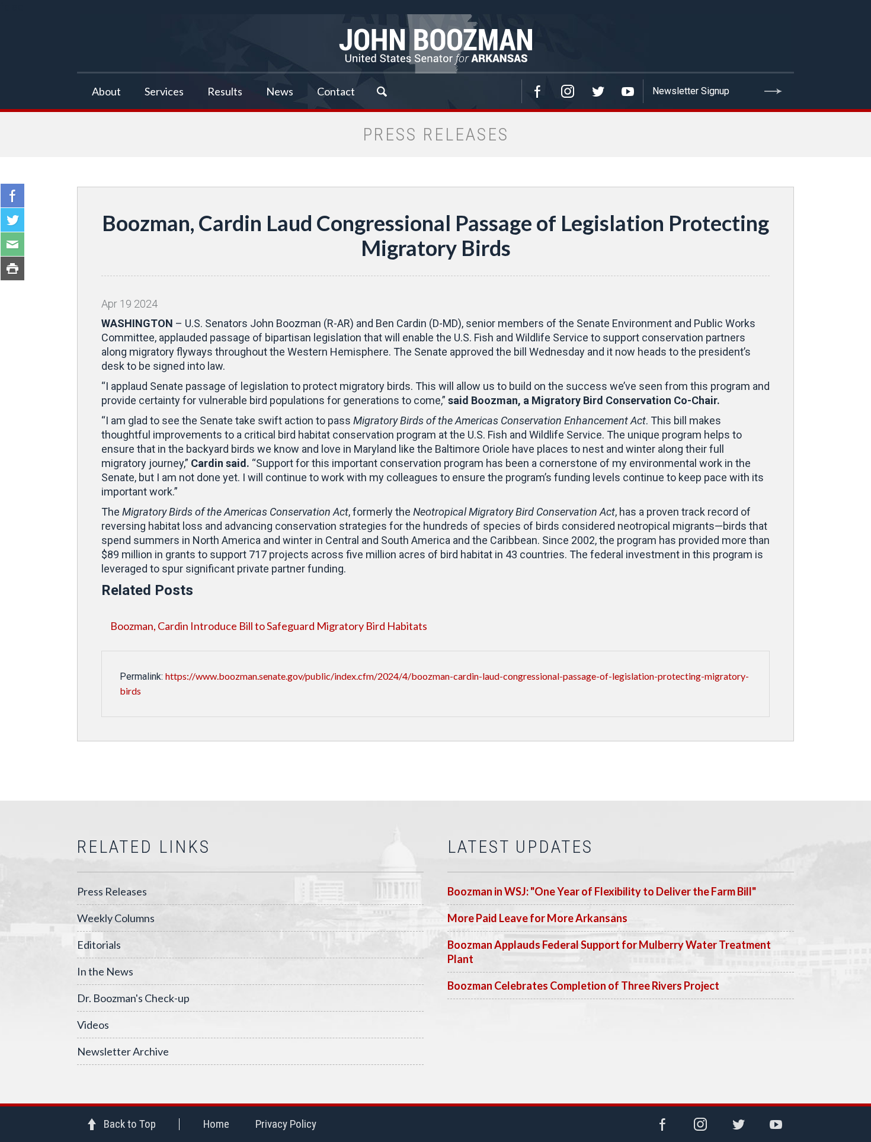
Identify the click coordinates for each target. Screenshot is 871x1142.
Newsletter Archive (123, 1051)
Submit (773, 91)
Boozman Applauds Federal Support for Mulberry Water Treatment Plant (609, 951)
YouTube (628, 91)
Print (12, 268)
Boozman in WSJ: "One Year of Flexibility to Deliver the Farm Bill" (601, 891)
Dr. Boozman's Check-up (133, 998)
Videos (93, 1024)
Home (216, 1124)
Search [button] (381, 91)
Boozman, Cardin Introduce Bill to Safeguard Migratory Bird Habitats (268, 625)
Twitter (598, 91)
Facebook (537, 91)
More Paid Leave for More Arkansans (537, 918)
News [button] (279, 91)
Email (12, 244)
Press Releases (112, 891)
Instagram (567, 91)
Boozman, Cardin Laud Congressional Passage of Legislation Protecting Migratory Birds (435, 235)
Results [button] (224, 91)
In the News (105, 971)
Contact (336, 91)
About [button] (106, 91)
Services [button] (164, 91)
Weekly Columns (116, 918)
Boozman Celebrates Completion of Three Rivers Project (583, 985)
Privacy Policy (285, 1124)
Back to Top (130, 1124)
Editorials (99, 944)
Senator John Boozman (435, 43)
